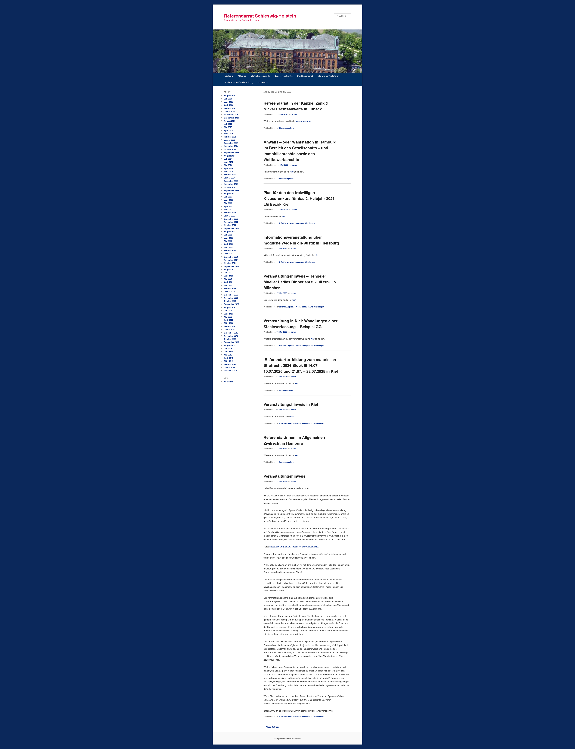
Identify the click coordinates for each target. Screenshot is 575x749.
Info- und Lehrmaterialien (328, 75)
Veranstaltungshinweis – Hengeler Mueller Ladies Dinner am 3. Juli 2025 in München (300, 281)
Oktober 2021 (230, 263)
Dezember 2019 (231, 332)
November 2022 (231, 222)
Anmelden (228, 381)
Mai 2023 (228, 203)
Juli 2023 (228, 196)
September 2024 (231, 152)
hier (291, 171)
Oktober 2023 (230, 187)
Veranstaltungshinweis (284, 476)
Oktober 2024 (230, 149)
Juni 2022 (228, 237)
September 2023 (231, 190)
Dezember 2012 (231, 370)
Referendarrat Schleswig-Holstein (260, 15)
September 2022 (231, 228)
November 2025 (231, 114)
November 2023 (231, 184)
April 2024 (228, 168)
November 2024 (231, 146)
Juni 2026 (228, 101)
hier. (297, 455)
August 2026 (229, 95)
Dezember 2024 (231, 143)
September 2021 (231, 266)
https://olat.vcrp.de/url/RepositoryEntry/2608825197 (294, 546)
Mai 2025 (228, 127)
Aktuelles (242, 75)
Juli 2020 (228, 310)
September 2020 (231, 304)
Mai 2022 (228, 241)
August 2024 (229, 155)
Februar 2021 (230, 288)
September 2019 (231, 342)
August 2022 (229, 231)
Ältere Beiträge (271, 727)
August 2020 (229, 307)
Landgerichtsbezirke (284, 75)
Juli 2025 (228, 124)
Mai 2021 (228, 278)
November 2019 (231, 335)
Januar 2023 (229, 215)
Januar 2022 (229, 253)
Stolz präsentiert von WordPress (287, 738)
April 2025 (228, 130)
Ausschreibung (303, 121)
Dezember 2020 (231, 294)
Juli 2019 (228, 348)
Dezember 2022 (231, 218)
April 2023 (228, 206)
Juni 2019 (228, 351)
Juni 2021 (228, 275)
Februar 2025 (230, 136)
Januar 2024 (229, 177)
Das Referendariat (305, 75)
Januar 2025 (229, 139)
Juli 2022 (228, 234)
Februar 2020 (230, 326)
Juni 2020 (228, 313)
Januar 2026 (229, 111)
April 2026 (228, 105)
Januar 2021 (229, 291)
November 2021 (231, 260)
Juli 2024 (228, 158)
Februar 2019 (230, 364)
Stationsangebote (286, 128)
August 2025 (229, 120)
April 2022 (228, 244)
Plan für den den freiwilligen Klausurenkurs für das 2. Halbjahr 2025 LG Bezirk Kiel (299, 198)
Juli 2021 (228, 272)
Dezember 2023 (231, 181)
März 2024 (228, 171)
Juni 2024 (228, 162)
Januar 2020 (229, 329)
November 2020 (231, 297)
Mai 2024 (228, 165)
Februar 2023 (230, 212)
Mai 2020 (228, 316)
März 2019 (228, 361)
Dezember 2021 (231, 256)
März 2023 (228, 209)
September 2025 (231, 117)
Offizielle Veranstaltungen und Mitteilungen (297, 223)
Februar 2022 (230, 250)
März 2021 (228, 285)
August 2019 (229, 345)
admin (294, 114)
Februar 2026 (230, 108)
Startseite (229, 75)
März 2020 (228, 323)
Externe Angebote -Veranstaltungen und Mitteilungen (301, 306)
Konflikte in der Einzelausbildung (239, 82)
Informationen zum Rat (260, 75)
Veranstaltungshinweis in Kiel (291, 404)
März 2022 (228, 247)
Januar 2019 (229, 367)
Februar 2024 (230, 174)
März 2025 (228, 133)
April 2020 (228, 320)
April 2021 (228, 282)
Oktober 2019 (230, 339)
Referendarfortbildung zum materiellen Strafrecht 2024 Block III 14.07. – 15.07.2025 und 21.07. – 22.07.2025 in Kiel (301, 365)
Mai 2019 (228, 354)
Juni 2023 (228, 199)
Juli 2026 (228, 98)
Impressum (263, 82)
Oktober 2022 (230, 225)
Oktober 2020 (230, 301)
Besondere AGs (286, 390)
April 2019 (228, 358)
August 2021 (229, 269)
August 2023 (229, 193)
